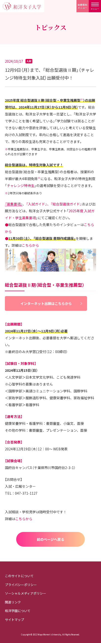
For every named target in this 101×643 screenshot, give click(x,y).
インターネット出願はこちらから (46, 303)
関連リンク (13, 602)
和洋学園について (17, 610)
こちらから (30, 245)
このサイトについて (19, 575)
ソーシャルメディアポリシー (25, 593)
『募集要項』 (14, 203)
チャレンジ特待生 (20, 185)
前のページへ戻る (50, 539)
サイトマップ (14, 619)
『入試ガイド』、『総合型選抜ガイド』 (54, 203)
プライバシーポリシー (21, 584)
